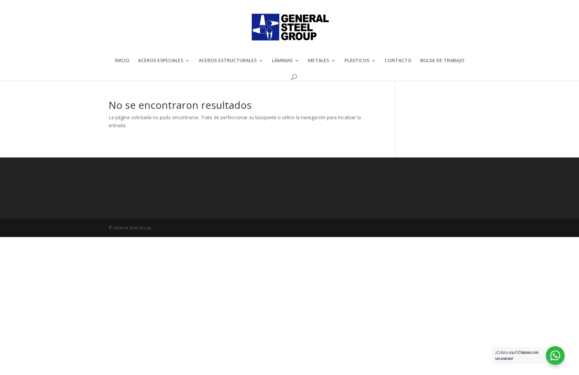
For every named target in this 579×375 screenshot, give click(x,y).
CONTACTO (398, 60)
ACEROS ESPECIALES (160, 60)
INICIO (122, 60)
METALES (318, 60)
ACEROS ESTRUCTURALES (228, 60)
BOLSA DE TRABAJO (442, 60)
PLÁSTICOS (356, 60)
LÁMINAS (282, 60)
